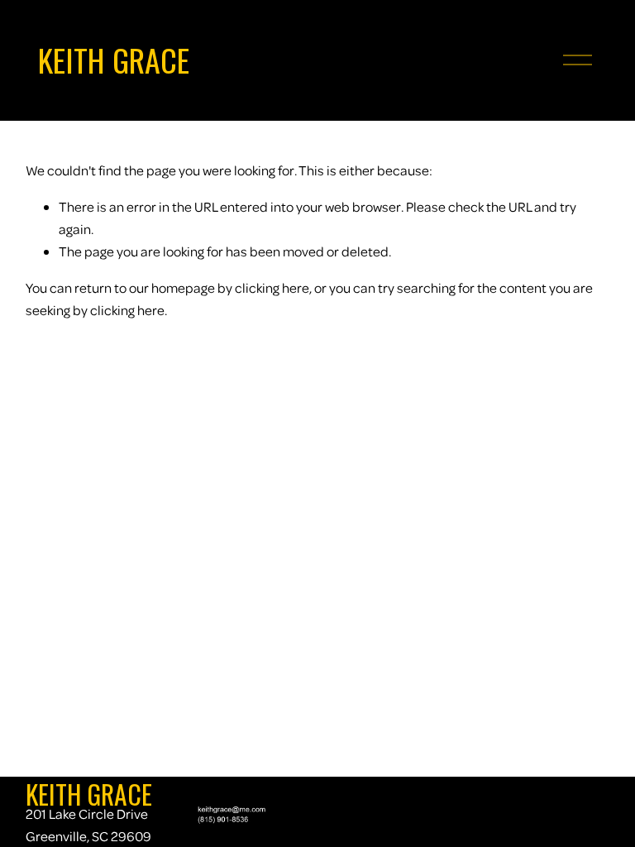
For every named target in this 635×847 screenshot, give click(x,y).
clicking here (272, 287)
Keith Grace (113, 59)
